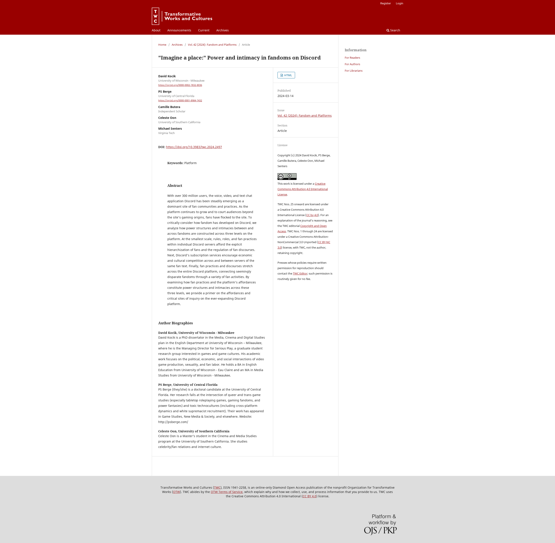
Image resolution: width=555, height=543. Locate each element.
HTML (288, 75)
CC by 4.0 (312, 215)
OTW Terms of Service (227, 492)
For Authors (352, 64)
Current (203, 30)
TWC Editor (300, 273)
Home (162, 45)
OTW (176, 492)
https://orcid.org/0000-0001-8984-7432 (180, 100)
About (156, 30)
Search (394, 30)
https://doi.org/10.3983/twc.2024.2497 (194, 147)
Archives (222, 30)
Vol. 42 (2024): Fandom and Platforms (212, 45)
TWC (217, 487)
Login (399, 3)
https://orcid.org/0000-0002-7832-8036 (180, 85)
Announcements (179, 30)
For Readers (352, 58)
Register (385, 3)
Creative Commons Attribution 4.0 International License (303, 189)
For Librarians (353, 71)
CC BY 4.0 (309, 496)
